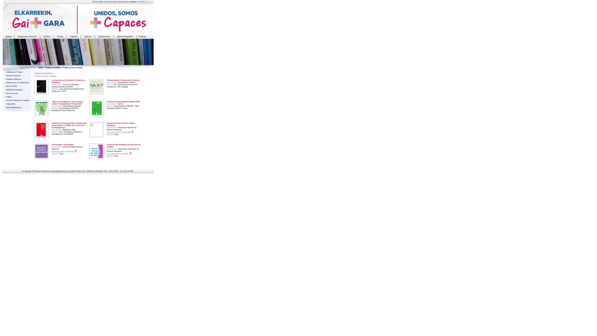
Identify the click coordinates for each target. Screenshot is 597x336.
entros (47, 36)
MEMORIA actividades (14, 90)
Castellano (142, 2)
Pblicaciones (104, 36)
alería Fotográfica (125, 36)
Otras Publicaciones (13, 107)
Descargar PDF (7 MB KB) (118, 154)
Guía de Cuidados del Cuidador (18, 100)
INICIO (94, 2)
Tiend (60, 36)
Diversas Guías (12, 93)
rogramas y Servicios (27, 36)
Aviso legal (112, 2)
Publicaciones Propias (14, 72)
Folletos (9, 97)
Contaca (142, 36)
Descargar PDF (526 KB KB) (119, 132)
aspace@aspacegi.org (59, 171)
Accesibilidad (131, 2)
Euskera (150, 2)
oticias (88, 36)
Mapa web (103, 2)
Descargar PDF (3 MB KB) (63, 152)
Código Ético (10, 104)
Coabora (74, 36)
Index (41, 68)
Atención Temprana (13, 76)
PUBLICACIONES (53, 68)
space (9, 36)
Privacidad (121, 2)
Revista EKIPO (11, 86)
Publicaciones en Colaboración (17, 83)
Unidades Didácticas (13, 79)
